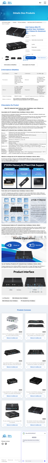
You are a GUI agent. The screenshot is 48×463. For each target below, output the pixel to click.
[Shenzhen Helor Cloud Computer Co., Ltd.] (8, 3)
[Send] (45, 461)
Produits (14, 22)
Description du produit (28, 64)
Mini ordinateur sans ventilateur (20, 298)
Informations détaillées (10, 64)
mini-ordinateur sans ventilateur (10, 300)
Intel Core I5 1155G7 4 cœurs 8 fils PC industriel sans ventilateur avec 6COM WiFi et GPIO (35, 334)
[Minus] (45, 433)
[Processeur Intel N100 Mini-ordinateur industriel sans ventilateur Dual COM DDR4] (36, 381)
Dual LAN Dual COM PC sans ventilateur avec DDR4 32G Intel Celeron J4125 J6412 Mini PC (12, 363)
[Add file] (23, 461)
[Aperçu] (8, 437)
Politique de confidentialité (4, 460)
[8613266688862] (3, 444)
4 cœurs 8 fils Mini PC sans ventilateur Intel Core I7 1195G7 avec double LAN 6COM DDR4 (12, 392)
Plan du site (10, 459)
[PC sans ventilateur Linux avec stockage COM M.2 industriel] (12, 410)
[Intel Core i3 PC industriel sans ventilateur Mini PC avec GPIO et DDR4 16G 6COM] (12, 323)
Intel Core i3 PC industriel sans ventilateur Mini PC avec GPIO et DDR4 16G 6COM (12, 334)
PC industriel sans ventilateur (28, 300)
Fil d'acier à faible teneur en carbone (6, 22)
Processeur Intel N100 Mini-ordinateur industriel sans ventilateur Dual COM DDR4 (35, 392)
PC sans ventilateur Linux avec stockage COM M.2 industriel (12, 421)
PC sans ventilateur (22, 22)
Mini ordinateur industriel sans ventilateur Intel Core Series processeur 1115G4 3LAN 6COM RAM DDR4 (36, 421)
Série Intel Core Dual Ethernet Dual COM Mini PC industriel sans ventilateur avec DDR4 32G (36, 363)
